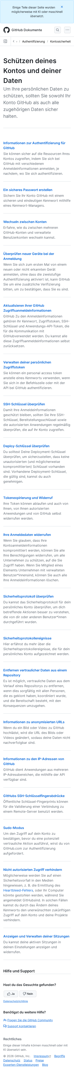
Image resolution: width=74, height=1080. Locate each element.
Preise (40, 1060)
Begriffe (59, 1056)
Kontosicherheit (60, 41)
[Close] (62, 6)
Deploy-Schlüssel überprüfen (26, 446)
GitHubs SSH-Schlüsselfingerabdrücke (34, 796)
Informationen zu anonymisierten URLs (34, 722)
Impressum (41, 1056)
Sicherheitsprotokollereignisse (27, 638)
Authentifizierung (33, 41)
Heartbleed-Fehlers (18, 890)
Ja (13, 993)
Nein (30, 993)
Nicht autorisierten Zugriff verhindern (32, 870)
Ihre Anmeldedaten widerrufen (27, 535)
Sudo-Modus (13, 828)
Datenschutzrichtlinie (15, 1001)
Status (28, 1060)
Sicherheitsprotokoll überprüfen (28, 596)
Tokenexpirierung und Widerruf (28, 498)
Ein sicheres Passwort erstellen (27, 190)
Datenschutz (11, 1060)
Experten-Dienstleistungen (21, 1064)
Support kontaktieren (21, 1026)
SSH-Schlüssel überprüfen (24, 404)
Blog (45, 1064)
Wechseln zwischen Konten (25, 222)
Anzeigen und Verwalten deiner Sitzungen (36, 936)
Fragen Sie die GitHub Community (30, 1020)
